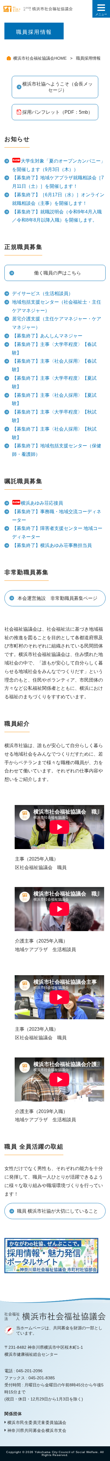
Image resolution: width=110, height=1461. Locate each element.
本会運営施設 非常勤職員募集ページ (57, 598)
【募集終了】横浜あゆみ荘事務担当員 (52, 545)
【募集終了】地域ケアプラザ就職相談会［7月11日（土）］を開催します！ (58, 182)
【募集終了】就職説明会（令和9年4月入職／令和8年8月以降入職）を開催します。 (57, 216)
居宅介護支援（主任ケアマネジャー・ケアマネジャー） (56, 323)
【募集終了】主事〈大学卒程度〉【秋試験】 (54, 416)
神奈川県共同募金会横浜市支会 (37, 1430)
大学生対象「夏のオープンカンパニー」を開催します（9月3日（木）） (58, 165)
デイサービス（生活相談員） (42, 293)
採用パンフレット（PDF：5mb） (57, 112)
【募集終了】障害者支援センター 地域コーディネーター (57, 532)
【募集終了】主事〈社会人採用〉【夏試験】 (54, 399)
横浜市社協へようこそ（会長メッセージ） (57, 87)
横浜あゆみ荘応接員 (42, 503)
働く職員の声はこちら (57, 272)
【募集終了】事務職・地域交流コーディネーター (56, 516)
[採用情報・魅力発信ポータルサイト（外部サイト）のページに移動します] (51, 1268)
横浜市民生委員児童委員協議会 (37, 1422)
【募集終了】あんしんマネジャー (47, 335)
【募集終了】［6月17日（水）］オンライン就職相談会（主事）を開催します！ (58, 199)
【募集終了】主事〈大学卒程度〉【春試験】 (54, 348)
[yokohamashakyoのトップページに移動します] (46, 9)
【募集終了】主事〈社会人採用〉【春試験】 (54, 365)
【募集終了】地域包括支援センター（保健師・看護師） (56, 450)
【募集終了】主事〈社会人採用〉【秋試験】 (54, 433)
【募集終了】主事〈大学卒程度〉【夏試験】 (54, 382)
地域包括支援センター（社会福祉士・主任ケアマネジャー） (56, 306)
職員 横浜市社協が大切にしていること (57, 1211)
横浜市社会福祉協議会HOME (40, 58)
